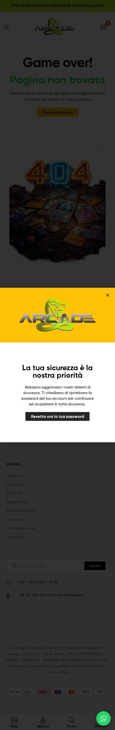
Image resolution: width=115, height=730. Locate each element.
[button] (108, 295)
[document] (57, 365)
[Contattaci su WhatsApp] (103, 718)
